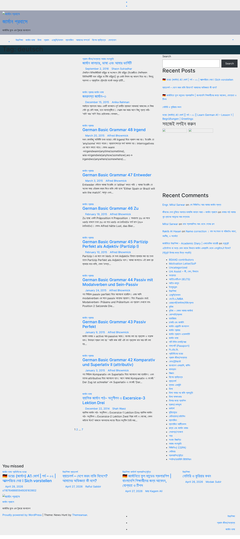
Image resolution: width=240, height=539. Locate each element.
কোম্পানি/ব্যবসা (175, 314)
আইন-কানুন (174, 283)
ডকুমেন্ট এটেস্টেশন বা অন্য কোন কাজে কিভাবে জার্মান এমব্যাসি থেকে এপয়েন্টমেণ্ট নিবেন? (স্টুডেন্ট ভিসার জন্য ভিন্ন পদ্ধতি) (196, 248)
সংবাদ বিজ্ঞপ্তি (175, 439)
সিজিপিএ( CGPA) (177, 447)
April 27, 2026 (74, 486)
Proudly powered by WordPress (22, 514)
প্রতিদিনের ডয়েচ (176, 353)
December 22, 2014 (97, 408)
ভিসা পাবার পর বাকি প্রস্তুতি (181, 392)
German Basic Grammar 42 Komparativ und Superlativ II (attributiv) (118, 362)
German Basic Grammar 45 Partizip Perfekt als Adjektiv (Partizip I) (115, 244)
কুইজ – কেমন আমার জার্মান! (181, 310)
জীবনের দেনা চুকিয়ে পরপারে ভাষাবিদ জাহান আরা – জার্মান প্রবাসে (189, 212)
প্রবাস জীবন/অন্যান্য (91, 59)
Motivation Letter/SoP (182, 263)
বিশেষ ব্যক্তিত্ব (99, 40)
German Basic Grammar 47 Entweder (116, 175)
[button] (7, 42)
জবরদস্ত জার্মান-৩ (94, 96)
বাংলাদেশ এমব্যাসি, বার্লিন (179, 365)
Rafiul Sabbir (93, 486)
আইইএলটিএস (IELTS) (179, 279)
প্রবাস (46, 40)
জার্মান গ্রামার (88, 92)
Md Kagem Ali (153, 491)
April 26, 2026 (194, 481)
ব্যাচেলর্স (172, 381)
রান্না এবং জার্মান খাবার (178, 428)
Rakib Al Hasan (171, 231)
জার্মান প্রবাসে (14, 21)
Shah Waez (119, 408)
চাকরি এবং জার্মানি (176, 322)
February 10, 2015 (96, 252)
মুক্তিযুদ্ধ (173, 412)
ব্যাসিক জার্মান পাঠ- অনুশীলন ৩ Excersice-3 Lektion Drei (113, 400)
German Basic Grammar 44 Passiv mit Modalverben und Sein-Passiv (117, 282)
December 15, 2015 (97, 102)
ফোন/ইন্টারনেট (175, 361)
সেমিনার (172, 451)
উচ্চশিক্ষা (19, 40)
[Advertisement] (200, 161)
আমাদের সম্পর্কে (82, 40)
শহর (170, 435)
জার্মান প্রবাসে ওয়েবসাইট (179, 334)
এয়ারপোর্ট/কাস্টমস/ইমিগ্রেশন (181, 302)
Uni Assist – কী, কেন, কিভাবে (183, 271)
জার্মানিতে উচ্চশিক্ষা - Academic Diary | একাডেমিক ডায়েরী (190, 243)
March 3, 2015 (94, 180)
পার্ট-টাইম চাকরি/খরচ (177, 341)
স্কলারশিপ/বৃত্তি (176, 455)
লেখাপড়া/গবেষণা (176, 431)
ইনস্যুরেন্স (173, 287)
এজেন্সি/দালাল (57, 40)
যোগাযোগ (112, 40)
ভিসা (39, 40)
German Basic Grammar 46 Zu (110, 208)
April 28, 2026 (14, 486)
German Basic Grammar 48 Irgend (114, 129)
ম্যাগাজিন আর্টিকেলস (177, 424)
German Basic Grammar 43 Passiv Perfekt (114, 324)
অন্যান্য (172, 275)
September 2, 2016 (97, 68)
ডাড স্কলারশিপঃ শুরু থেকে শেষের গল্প (198, 224)
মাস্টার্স (171, 408)
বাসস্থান (172, 369)
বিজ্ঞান (171, 373)
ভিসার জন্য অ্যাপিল (177, 400)
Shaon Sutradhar (122, 68)
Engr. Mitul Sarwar (173, 204)
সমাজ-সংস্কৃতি (107, 59)
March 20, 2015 (95, 135)
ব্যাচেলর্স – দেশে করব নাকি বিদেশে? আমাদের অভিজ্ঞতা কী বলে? (189, 87)
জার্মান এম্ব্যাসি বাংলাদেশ (179, 326)
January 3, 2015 (95, 370)
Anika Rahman (120, 102)
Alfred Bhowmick (117, 135)
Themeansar (79, 514)
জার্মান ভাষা (30, 40)
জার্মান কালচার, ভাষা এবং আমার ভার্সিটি (107, 63)
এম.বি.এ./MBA (176, 298)
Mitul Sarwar (170, 224)
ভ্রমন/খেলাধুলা (175, 404)
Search (166, 56)
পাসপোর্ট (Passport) (179, 345)
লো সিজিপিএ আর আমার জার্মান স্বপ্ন (205, 204)
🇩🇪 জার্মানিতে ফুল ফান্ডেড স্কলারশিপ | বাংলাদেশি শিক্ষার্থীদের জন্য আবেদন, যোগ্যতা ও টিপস (146, 481)
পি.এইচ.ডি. (174, 349)
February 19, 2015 (96, 214)
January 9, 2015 (95, 332)
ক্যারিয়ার (172, 318)
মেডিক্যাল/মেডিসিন (177, 416)
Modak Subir (213, 481)
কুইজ (171, 306)
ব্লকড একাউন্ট (175, 385)
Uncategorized (178, 267)
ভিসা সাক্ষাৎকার (175, 396)
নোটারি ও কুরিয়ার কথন (171, 107)
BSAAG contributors (181, 259)
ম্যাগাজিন (69, 40)
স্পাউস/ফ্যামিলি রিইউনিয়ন (180, 459)
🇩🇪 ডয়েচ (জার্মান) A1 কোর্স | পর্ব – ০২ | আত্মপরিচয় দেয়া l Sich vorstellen (197, 79)
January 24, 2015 (96, 290)
